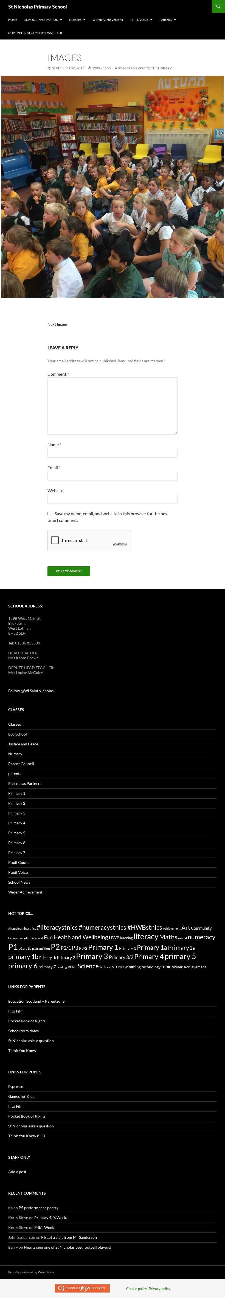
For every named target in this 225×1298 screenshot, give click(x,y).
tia (10, 1207)
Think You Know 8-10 (26, 1135)
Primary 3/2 (121, 957)
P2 (55, 946)
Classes (75, 19)
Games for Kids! (22, 1096)
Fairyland (36, 938)
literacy (146, 936)
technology (151, 967)
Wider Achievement (107, 19)
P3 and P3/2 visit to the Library (145, 68)
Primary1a (182, 947)
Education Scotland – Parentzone (36, 1001)
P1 (13, 946)
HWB (114, 937)
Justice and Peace (23, 744)
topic (166, 966)
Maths (168, 937)
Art (185, 927)
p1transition (41, 948)
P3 (75, 947)
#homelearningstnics (22, 928)
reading (62, 967)
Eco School (17, 734)
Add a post (17, 1171)
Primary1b (47, 957)
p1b (28, 948)
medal (182, 938)
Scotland (105, 967)
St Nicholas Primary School (37, 7)
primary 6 (23, 966)
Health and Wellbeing (81, 937)
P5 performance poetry (38, 1207)
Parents (165, 19)
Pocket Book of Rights (27, 1021)
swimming (132, 966)
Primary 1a (152, 947)
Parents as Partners (24, 783)
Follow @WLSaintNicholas (31, 690)
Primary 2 (16, 803)
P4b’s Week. (44, 1227)
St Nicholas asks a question (31, 1040)
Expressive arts (18, 938)
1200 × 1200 (101, 68)
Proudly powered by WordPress (31, 1272)
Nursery (15, 753)
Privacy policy (159, 1288)
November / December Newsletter (35, 33)
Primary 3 (16, 813)
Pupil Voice (139, 19)
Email (53, 467)
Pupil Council (20, 862)
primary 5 (180, 956)
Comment (58, 374)
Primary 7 (16, 852)
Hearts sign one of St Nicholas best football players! (67, 1247)
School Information (41, 19)
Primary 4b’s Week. (50, 1217)
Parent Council (21, 763)
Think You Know (22, 1050)
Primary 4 (16, 823)
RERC (72, 967)
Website (55, 490)
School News (19, 882)
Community (201, 928)
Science (88, 966)
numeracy (201, 937)
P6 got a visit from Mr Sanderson (69, 1237)
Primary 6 (16, 842)
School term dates (23, 1030)
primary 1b (23, 956)
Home (12, 19)
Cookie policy (136, 1288)
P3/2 (83, 948)
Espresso (15, 1086)
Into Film (16, 1011)
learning (126, 938)
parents (14, 773)
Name (54, 444)
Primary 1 (16, 793)
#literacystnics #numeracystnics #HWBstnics (99, 927)
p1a (22, 948)
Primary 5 (16, 832)
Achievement (172, 928)
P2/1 (66, 948)
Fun (48, 937)
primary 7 (47, 966)
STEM (117, 967)
